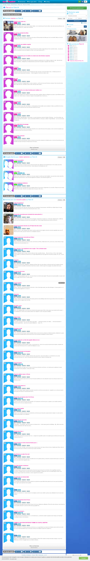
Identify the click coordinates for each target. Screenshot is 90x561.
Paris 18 (72, 56)
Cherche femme (18, 362)
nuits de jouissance (19, 203)
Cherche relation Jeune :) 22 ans (22, 374)
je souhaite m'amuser (19, 135)
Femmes (19, 11)
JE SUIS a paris (18, 305)
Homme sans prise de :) (20, 385)
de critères (84, 23)
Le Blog (47, 1)
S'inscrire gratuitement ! (77, 8)
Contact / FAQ (35, 555)
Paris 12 (72, 54)
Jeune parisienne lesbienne (21, 183)
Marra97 (16, 78)
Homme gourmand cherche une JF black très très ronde (28, 225)
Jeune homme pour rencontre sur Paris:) (24, 237)
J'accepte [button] (83, 558)
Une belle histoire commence (21, 465)
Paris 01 (72, 47)
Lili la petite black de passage (21, 124)
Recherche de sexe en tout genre (22, 351)
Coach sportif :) (18, 283)
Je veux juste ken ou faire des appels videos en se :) (27, 340)
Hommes (37, 11)
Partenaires (41, 555)
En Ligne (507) (32, 1)
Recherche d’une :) (18, 431)
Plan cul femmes (34, 148)
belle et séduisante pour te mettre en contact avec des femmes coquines (32, 56)
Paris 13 (72, 50)
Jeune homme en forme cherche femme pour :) (25, 442)
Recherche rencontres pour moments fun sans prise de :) (28, 214)
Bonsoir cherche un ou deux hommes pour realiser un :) (28, 90)
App (41, 1)
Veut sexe (16, 294)
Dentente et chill (18, 328)
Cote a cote (17, 171)
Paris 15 (72, 48)
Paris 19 (72, 57)
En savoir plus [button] (13, 558)
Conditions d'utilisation (26, 555)
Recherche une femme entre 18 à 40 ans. (24, 397)
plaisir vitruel (17, 317)
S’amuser (16, 260)
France (8, 4)
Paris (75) (20, 4)
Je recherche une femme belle (21, 477)
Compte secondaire (19, 160)
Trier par (59, 18)
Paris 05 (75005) (26, 4)
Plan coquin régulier (19, 408)
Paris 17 (72, 53)
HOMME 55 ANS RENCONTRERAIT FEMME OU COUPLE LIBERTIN (30, 522)
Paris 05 (28, 24)
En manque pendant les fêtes (21, 33)
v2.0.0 (45, 555)
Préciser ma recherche (12, 14)
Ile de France (14, 4)
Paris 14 (72, 51)
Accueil (4, 4)
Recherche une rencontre (20, 420)
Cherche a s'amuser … (19, 511)
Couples (28, 11)
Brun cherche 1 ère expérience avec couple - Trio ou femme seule (30, 248)
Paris (71, 45)
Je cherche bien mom (19, 271)
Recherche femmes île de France (22, 499)
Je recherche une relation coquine (22, 44)
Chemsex (16, 67)
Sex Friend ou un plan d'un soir (22, 454)
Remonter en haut (76, 555)
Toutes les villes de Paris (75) (76, 60)
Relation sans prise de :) (20, 21)
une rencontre (17, 101)
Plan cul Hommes (34, 546)
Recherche (22, 1)
